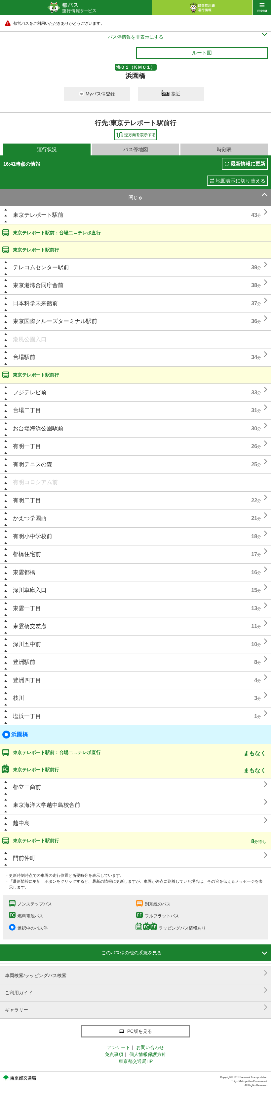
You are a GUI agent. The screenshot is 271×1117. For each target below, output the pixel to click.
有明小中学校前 (32, 536)
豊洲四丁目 (27, 680)
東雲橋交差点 (30, 626)
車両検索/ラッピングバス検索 (136, 973)
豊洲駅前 (24, 662)
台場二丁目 (27, 410)
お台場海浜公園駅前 (38, 428)
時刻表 (224, 149)
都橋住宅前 (27, 554)
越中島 (21, 823)
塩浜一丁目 (27, 716)
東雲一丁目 (27, 608)
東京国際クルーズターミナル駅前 (55, 321)
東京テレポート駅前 (38, 215)
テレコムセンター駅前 (41, 267)
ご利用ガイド (136, 990)
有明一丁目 (27, 446)
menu (262, 7)
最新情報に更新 (248, 163)
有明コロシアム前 (35, 482)
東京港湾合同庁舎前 (38, 285)
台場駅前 (24, 357)
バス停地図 (135, 149)
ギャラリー (136, 1007)
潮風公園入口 (30, 339)
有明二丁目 (27, 500)
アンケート (118, 1047)
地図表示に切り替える (240, 180)
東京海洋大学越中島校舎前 (46, 805)
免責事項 (114, 1054)
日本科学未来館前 (35, 303)
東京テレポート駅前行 (36, 249)
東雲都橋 (24, 572)
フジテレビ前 (30, 392)
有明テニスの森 (32, 464)
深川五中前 (27, 644)
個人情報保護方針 (147, 1054)
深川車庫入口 (30, 590)
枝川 (18, 698)
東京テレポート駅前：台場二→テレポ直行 (57, 232)
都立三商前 (27, 787)
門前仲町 (24, 858)
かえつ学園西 (30, 518)
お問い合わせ (150, 1047)
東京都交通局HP (136, 1061)
